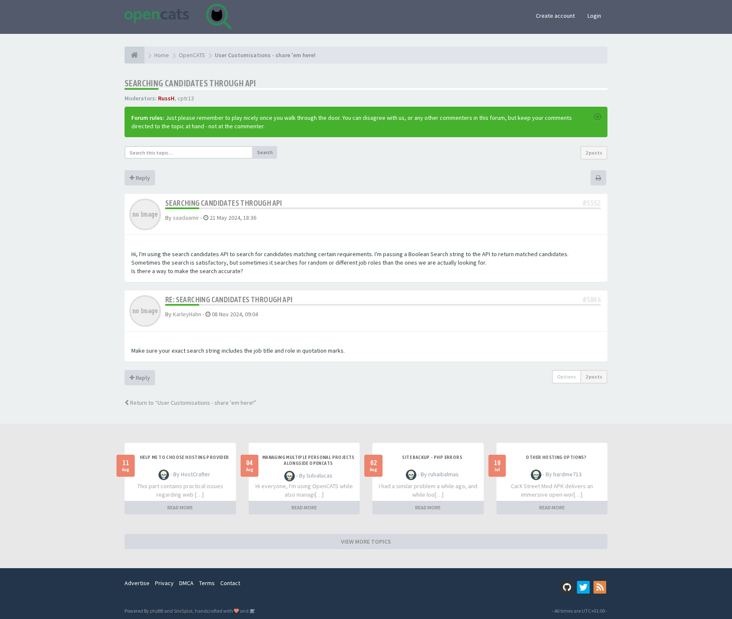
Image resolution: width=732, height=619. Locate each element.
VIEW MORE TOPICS (366, 541)
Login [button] (594, 15)
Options (566, 376)
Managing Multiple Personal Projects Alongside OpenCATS (308, 460)
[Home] (134, 55)
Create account (555, 15)
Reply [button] (142, 178)
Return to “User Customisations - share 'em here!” (192, 402)
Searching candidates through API (190, 83)
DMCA (186, 583)
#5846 (592, 299)
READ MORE (180, 507)
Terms (207, 583)
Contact (230, 583)
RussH (166, 98)
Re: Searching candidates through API (228, 299)
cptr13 (185, 98)
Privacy (164, 583)
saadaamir (186, 217)
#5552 (592, 203)
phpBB (156, 611)
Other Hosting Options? (556, 457)
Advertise (137, 583)
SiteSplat (183, 611)
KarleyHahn (187, 314)
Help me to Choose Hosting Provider (184, 457)
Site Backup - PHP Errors (432, 457)
